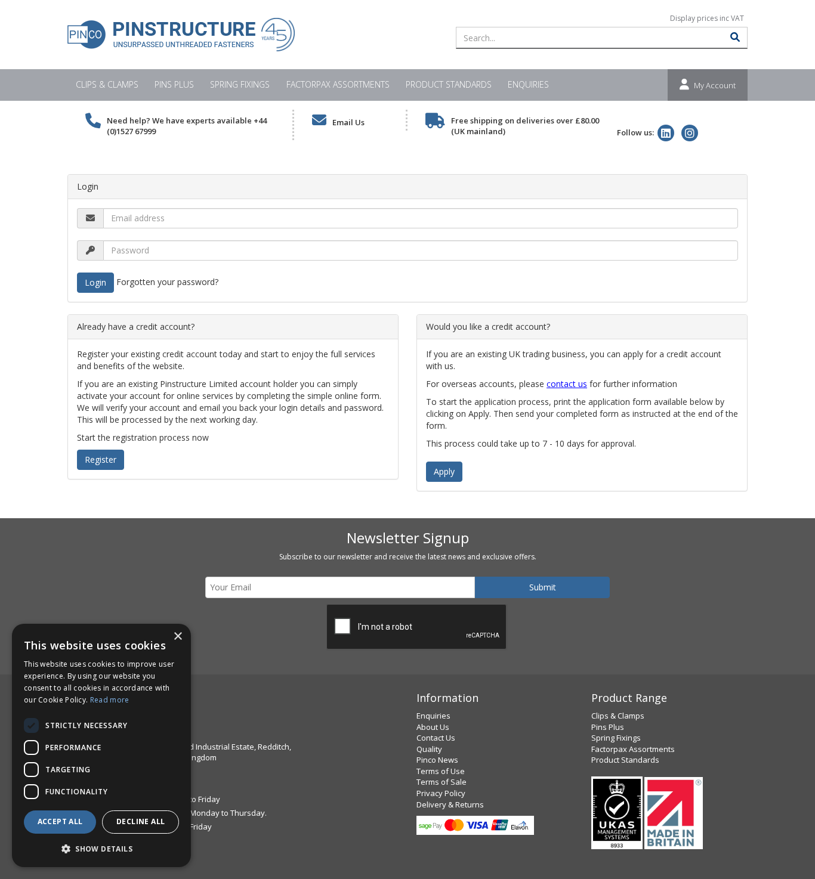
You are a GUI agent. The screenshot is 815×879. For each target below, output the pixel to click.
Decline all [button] (140, 821)
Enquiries (528, 84)
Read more (109, 700)
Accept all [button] (60, 821)
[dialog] (101, 745)
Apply (444, 471)
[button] (101, 848)
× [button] (177, 636)
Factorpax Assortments (338, 84)
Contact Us (435, 737)
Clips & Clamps (107, 84)
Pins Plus (174, 84)
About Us (432, 727)
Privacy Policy (440, 793)
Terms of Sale (441, 781)
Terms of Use (440, 771)
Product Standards (449, 84)
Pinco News (437, 759)
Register (100, 459)
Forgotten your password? (167, 281)
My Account (715, 85)
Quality (429, 749)
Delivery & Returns (450, 804)
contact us (567, 383)
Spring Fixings (240, 84)
